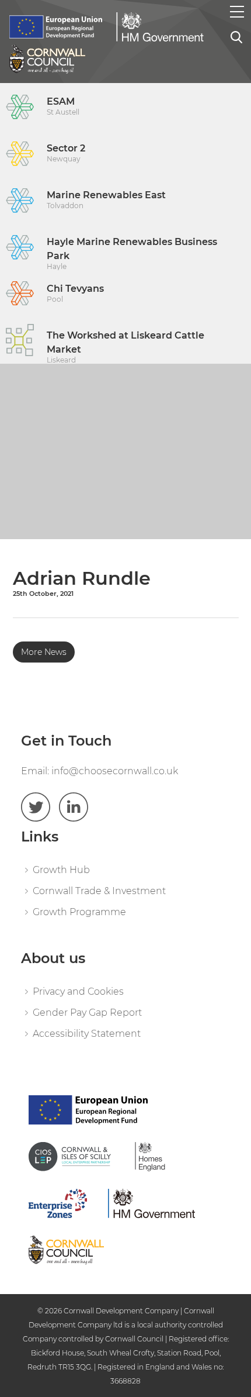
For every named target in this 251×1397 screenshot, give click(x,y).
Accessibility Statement (87, 1033)
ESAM (63, 106)
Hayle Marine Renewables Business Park (132, 253)
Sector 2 (66, 153)
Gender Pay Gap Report (87, 1012)
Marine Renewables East (106, 199)
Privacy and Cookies (78, 991)
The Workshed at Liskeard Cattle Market (125, 347)
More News (44, 652)
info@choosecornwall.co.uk (114, 771)
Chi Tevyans (75, 293)
